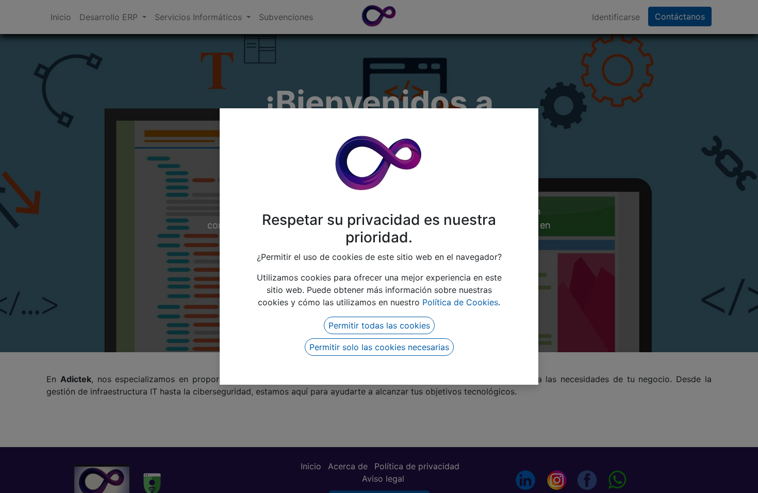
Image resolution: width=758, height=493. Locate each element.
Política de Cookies (460, 302)
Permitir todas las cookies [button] (379, 325)
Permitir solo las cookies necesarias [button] (379, 347)
